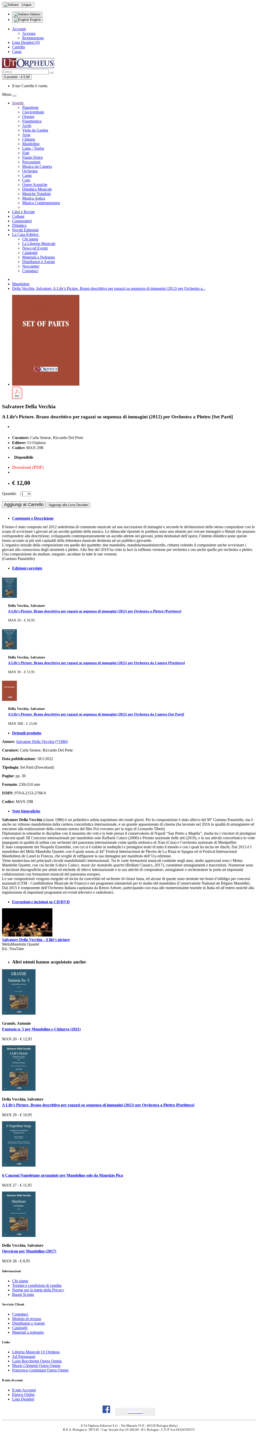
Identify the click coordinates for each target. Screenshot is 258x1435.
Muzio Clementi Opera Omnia (36, 1365)
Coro (26, 180)
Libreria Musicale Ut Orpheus (36, 1352)
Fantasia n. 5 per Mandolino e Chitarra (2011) (41, 1029)
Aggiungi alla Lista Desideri (68, 505)
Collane (18, 216)
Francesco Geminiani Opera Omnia (40, 1370)
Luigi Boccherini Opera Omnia (37, 1361)
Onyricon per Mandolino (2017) (29, 1251)
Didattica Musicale (37, 189)
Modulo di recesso (26, 1319)
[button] (135, 1412)
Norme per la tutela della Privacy (38, 1290)
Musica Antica (33, 198)
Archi (26, 125)
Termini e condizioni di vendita (36, 1285)
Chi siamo (30, 239)
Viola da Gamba (35, 130)
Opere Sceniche (34, 184)
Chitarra (28, 139)
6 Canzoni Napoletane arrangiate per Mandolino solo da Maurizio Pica (62, 1175)
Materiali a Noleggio (38, 257)
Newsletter (30, 266)
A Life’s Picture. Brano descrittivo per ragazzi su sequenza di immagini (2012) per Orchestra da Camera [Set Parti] (96, 714)
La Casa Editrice (26, 234)
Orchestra (30, 171)
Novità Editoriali (25, 230)
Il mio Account (24, 1390)
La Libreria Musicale (38, 243)
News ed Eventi (35, 248)
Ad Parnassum (23, 1356)
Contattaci (30, 271)
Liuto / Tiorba (33, 148)
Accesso (29, 33)
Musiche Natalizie (36, 194)
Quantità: (9, 493)
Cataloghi (30, 253)
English (35, 20)
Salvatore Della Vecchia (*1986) (42, 741)
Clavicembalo (33, 112)
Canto (27, 175)
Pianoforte (30, 107)
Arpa (26, 135)
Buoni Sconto (23, 1294)
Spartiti (18, 103)
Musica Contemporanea (41, 203)
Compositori (22, 221)
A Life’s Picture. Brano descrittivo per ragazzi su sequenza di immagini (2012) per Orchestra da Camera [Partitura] (96, 663)
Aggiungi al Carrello (24, 504)
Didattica (19, 225)
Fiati (25, 153)
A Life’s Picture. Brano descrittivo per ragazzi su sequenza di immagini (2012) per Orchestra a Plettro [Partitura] (94, 611)
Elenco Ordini (23, 1394)
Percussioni (31, 162)
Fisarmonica (32, 121)
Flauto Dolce (32, 157)
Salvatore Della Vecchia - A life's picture (36, 940)
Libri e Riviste (23, 212)
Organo (28, 116)
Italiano (34, 14)
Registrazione (33, 38)
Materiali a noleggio (28, 1332)
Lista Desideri (23, 1399)
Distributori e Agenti (38, 262)
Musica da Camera (37, 166)
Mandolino (31, 144)
